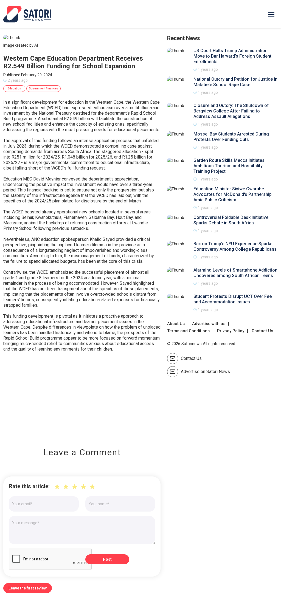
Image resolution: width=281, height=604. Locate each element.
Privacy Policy (230, 330)
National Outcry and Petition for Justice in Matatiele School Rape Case (235, 82)
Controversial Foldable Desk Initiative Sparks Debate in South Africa (230, 220)
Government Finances (43, 88)
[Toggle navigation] (271, 14)
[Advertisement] (82, 395)
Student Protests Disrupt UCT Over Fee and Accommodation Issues (232, 299)
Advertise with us (208, 323)
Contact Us (262, 330)
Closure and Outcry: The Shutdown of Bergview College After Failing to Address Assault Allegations (231, 111)
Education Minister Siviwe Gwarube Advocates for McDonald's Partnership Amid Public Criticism (232, 194)
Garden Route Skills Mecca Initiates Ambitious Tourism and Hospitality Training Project (229, 166)
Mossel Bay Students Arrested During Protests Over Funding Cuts (231, 136)
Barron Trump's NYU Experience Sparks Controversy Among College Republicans (235, 246)
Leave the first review (28, 588)
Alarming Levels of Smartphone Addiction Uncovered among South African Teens (235, 272)
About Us (176, 323)
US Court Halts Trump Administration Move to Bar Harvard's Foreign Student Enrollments (232, 56)
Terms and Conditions (188, 330)
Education (14, 88)
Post (107, 559)
